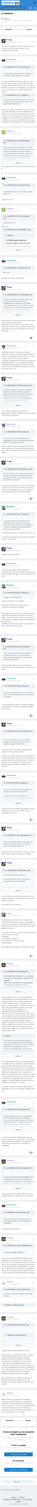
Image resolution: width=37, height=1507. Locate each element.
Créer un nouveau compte (18, 1454)
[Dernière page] (34, 29)
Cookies (18, 1501)
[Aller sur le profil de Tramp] (4, 41)
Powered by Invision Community (18, 1504)
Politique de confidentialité (12, 1499)
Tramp (23, 95)
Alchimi (23, 1325)
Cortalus (23, 1109)
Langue (13, 1497)
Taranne (6, 19)
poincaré (24, 185)
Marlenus (24, 229)
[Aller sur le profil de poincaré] (4, 132)
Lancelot (24, 67)
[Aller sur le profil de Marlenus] (4, 508)
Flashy (22, 971)
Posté (14, 42)
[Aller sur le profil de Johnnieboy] (4, 61)
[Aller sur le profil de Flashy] (4, 915)
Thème (21, 1497)
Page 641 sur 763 (19, 31)
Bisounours (24, 385)
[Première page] (2, 29)
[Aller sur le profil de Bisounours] (4, 347)
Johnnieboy (25, 140)
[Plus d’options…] (33, 41)
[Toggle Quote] (4, 67)
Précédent (9, 29)
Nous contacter (27, 1499)
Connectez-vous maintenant (18, 1470)
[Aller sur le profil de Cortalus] (4, 965)
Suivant (29, 29)
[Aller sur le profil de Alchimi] (4, 1283)
